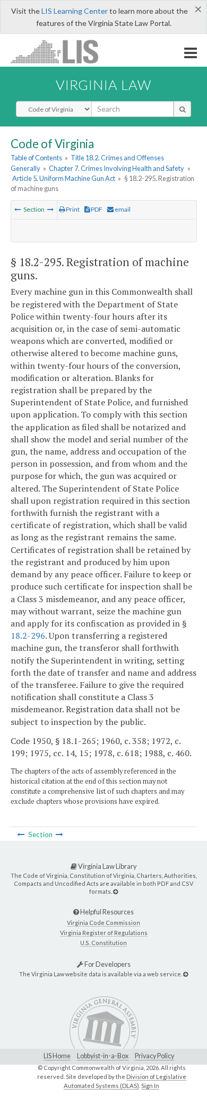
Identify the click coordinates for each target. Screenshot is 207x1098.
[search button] (182, 109)
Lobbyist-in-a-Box (102, 1056)
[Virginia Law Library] (115, 891)
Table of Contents (36, 157)
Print (72, 209)
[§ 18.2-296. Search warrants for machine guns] (50, 209)
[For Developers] (185, 973)
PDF (96, 209)
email (122, 209)
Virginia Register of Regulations (104, 932)
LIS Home (57, 1056)
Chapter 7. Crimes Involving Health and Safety (116, 168)
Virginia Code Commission (103, 922)
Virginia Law (103, 85)
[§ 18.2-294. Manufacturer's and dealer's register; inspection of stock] (17, 209)
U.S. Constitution (103, 942)
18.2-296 (28, 635)
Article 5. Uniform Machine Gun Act (63, 178)
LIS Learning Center (74, 10)
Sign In (150, 1085)
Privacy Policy (154, 1056)
